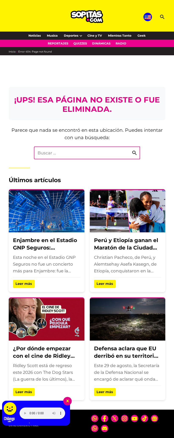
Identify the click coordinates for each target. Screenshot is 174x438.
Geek (142, 35)
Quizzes (80, 43)
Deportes (71, 35)
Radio (121, 43)
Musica (52, 35)
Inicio (12, 51)
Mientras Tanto (119, 35)
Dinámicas (101, 43)
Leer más (23, 284)
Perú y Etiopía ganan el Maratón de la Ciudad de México (126, 247)
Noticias (34, 35)
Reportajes (58, 43)
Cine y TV (94, 35)
